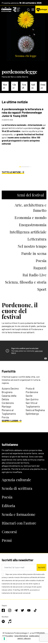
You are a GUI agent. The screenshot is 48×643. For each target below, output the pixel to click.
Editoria (8, 505)
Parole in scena (33, 253)
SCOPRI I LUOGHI (10, 420)
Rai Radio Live (34, 274)
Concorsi (9, 531)
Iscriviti (41, 567)
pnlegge (42, 9)
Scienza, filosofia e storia (25, 282)
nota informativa (21, 636)
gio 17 (14, 86)
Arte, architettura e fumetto (30, 207)
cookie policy (34, 636)
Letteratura (36, 238)
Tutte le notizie (11, 172)
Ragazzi (39, 267)
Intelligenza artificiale (28, 231)
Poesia (41, 260)
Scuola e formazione (18, 514)
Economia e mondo (30, 217)
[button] (20, 166)
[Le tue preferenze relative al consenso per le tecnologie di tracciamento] (4, 638)
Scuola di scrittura (17, 488)
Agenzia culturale (16, 479)
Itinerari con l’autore (19, 522)
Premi (7, 540)
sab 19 (33, 86)
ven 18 (24, 86)
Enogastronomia (32, 224)
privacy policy (7, 636)
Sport (41, 289)
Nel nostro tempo (32, 246)
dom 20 (42, 86)
